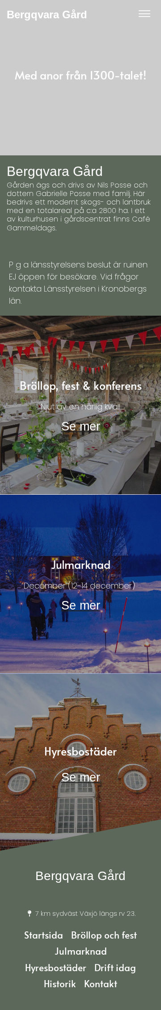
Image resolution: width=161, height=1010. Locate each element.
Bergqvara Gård (47, 14)
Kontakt (100, 983)
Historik (60, 983)
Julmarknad (81, 950)
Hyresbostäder (55, 967)
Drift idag (115, 967)
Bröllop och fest (104, 934)
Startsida (43, 934)
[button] (144, 14)
